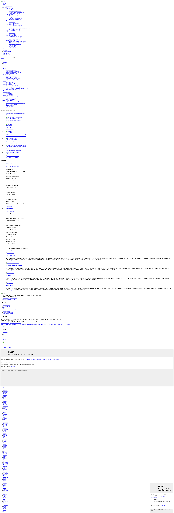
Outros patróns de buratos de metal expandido (16, 136)
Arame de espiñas (12, 45)
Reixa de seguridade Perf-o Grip (16, 26)
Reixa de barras (9, 132)
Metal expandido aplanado (11, 143)
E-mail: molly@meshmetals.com (10, 298)
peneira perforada (66, 324)
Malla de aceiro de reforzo (14, 39)
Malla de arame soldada (11, 35)
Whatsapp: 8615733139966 (9, 299)
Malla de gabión (9, 31)
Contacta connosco (7, 51)
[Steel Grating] (10, 208)
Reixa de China (42, 324)
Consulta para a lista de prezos (7, 320)
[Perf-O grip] (9, 283)
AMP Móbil (18, 323)
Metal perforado (9, 14)
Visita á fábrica (9, 6)
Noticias (5, 50)
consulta (8, 206)
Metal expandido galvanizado (15, 11)
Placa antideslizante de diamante (15, 29)
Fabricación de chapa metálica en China (30, 324)
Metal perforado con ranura (12, 153)
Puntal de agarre (9, 129)
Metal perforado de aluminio (15, 19)
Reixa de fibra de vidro (14, 23)
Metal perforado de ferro (14, 15)
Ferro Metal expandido (13, 9)
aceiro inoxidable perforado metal (16, 18)
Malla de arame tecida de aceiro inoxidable (18, 41)
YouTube (5, 339)
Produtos (5, 7)
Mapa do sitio (13, 323)
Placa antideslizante (10, 24)
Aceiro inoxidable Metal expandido (16, 12)
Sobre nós (5, 4)
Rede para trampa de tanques (15, 44)
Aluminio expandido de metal (14, 324)
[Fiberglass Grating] (11, 163)
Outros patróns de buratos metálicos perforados (16, 146)
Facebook (5, 332)
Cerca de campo (12, 47)
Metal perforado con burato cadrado (13, 150)
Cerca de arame (12, 46)
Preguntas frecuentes (7, 48)
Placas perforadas (4, 324)
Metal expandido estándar (11, 139)
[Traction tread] (12, 263)
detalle (11, 206)
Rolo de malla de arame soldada (15, 36)
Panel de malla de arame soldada (16, 37)
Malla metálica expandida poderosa (54, 324)
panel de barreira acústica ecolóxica (13, 118)
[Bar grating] (10, 253)
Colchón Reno (12, 33)
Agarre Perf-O (9, 125)
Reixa (7, 20)
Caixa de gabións (12, 34)
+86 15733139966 (7, 347)
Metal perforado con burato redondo (13, 121)
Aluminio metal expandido (14, 13)
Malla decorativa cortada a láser (13, 30)
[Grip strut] (10, 273)
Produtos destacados (5, 323)
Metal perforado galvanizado (15, 17)
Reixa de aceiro (12, 22)
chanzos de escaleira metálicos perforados (15, 114)
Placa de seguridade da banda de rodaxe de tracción (20, 28)
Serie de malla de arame (11, 40)
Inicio (4, 3)
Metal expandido (9, 8)
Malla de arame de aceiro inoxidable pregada (18, 42)
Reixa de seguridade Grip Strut (15, 25)
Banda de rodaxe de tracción (12, 157)
